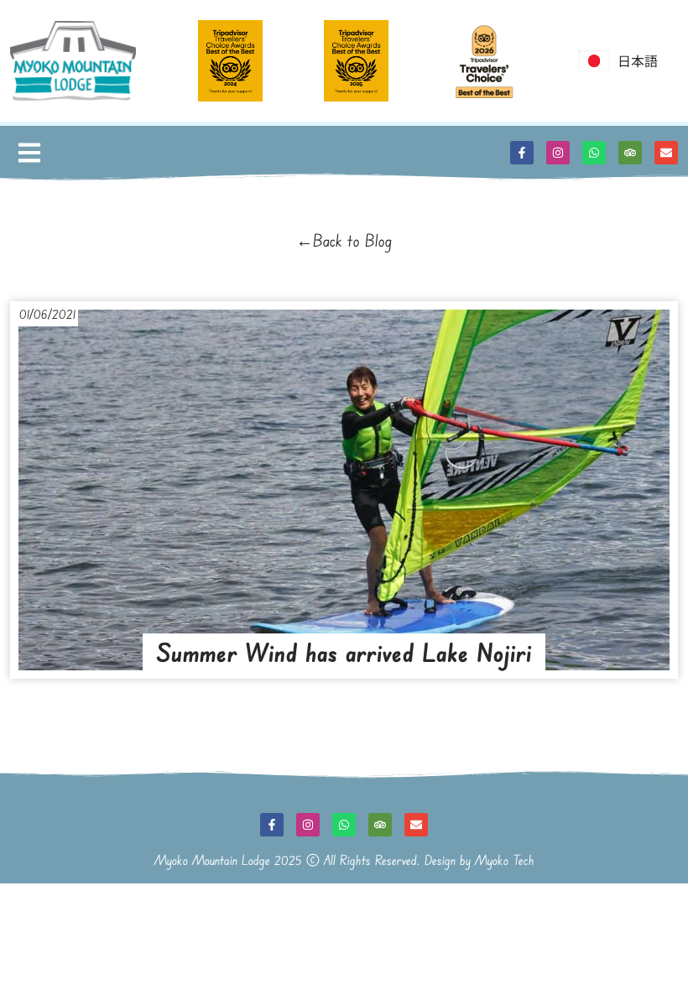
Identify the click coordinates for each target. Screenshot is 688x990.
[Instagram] (558, 152)
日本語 (638, 60)
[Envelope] (666, 152)
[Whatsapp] (594, 152)
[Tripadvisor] (630, 152)
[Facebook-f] (522, 152)
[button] (29, 153)
